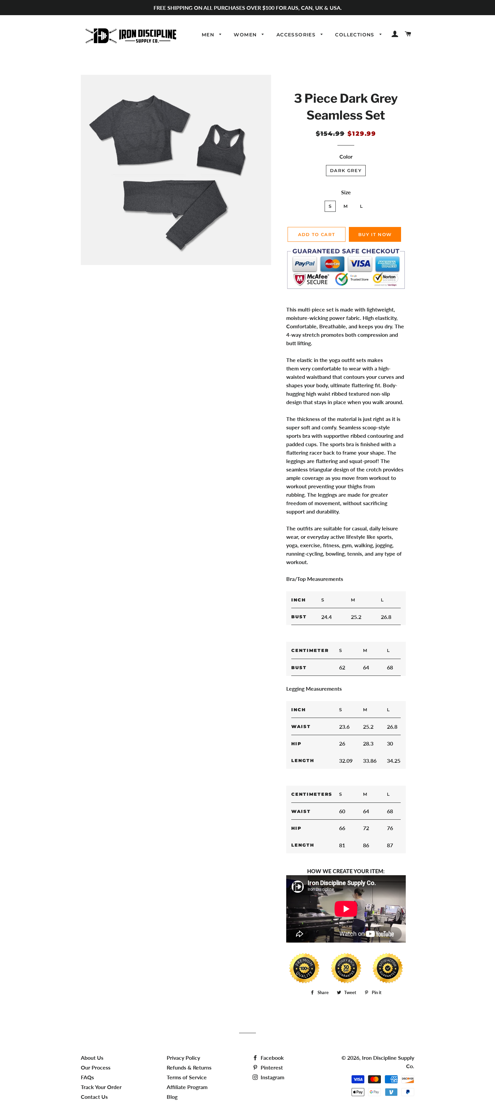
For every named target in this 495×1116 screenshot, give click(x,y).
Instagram (271, 1077)
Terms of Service (187, 1077)
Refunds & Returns (189, 1067)
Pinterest (271, 1067)
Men (209, 35)
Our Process (95, 1067)
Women (246, 35)
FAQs (87, 1077)
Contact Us (94, 1096)
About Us (92, 1057)
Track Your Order (101, 1087)
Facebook (271, 1057)
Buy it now (375, 234)
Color (346, 156)
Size (346, 192)
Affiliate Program (187, 1087)
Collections (355, 35)
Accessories (297, 35)
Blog (172, 1096)
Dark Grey (346, 170)
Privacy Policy (183, 1057)
